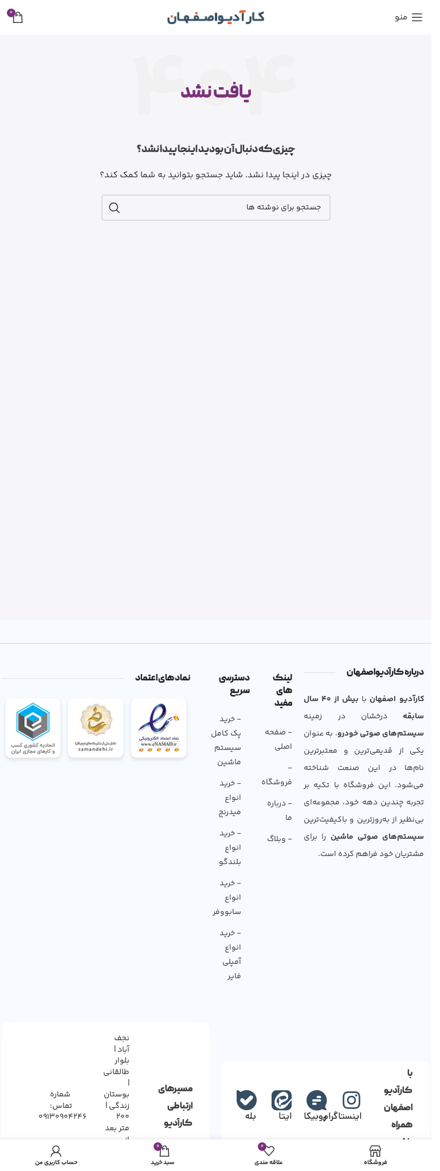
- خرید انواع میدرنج (229, 798)
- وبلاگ (279, 839)
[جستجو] (114, 207)
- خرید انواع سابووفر (227, 898)
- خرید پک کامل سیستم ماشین (226, 741)
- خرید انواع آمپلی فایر (230, 955)
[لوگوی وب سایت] (216, 17)
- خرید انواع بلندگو (230, 848)
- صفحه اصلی (278, 739)
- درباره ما (279, 810)
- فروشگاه (276, 775)
